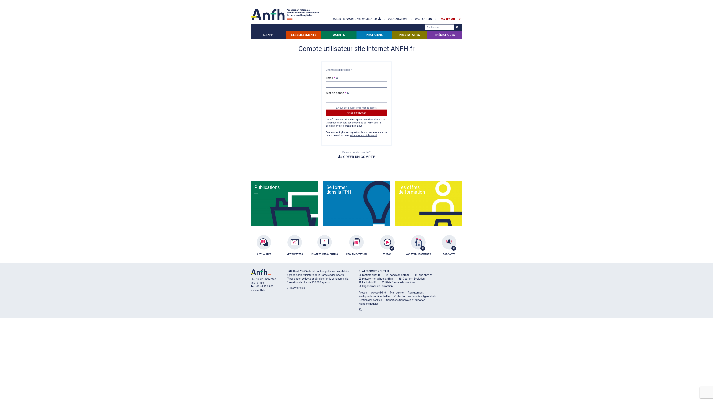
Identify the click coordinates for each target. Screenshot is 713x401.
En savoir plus (296, 287)
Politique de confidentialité (363, 135)
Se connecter (358, 112)
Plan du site (397, 292)
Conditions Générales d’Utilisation (405, 300)
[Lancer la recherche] (457, 27)
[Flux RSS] (360, 309)
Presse (363, 292)
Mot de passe (336, 93)
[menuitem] (263, 248)
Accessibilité (378, 292)
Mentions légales (369, 303)
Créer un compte (358, 157)
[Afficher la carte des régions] (459, 19)
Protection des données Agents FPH (415, 296)
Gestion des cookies (370, 300)
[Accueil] (285, 14)
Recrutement (416, 292)
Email (330, 78)
